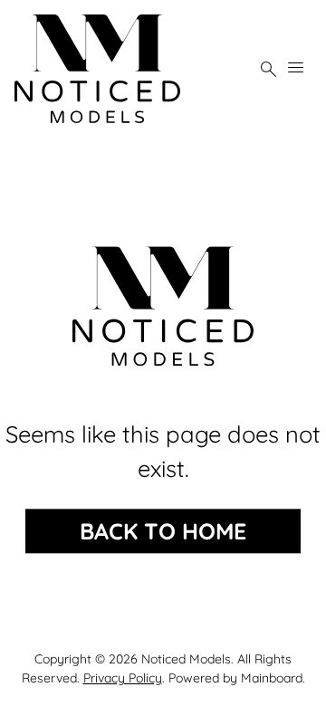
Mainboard (271, 678)
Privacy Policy (122, 678)
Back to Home (163, 532)
